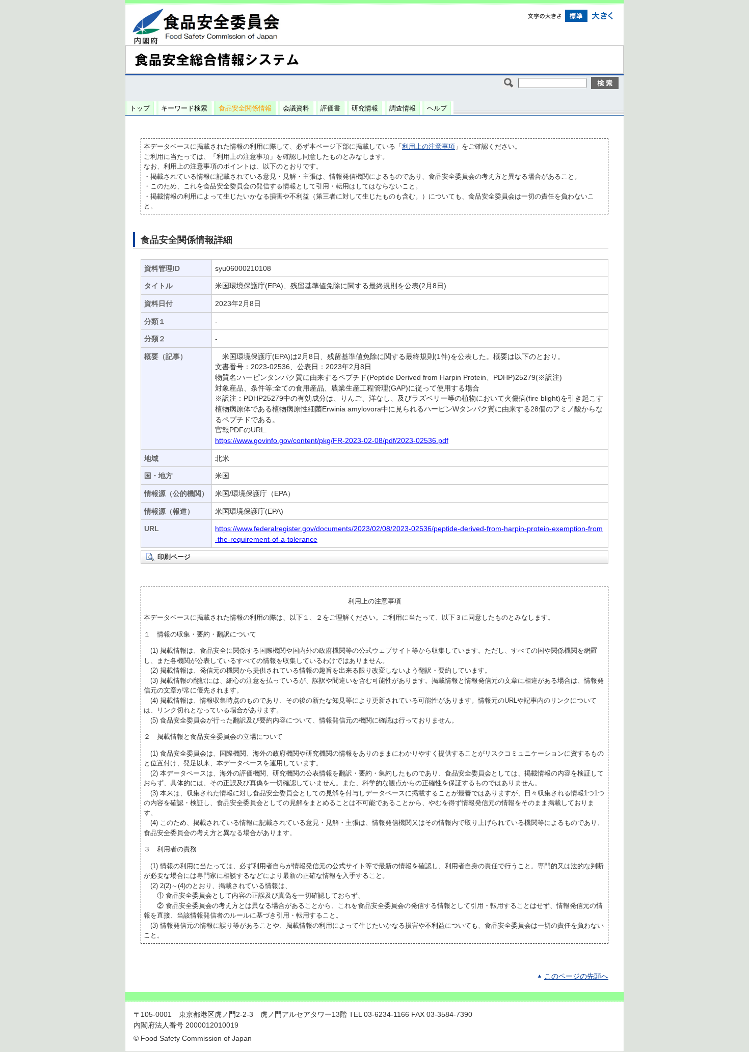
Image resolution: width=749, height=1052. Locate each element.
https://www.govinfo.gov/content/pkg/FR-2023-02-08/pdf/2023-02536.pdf (331, 441)
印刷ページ (174, 557)
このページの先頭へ (576, 976)
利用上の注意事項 (428, 146)
